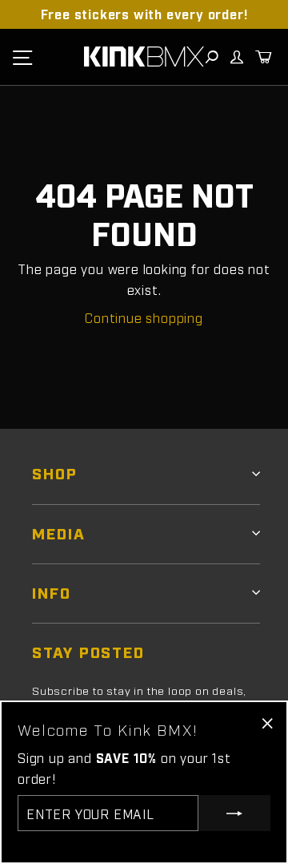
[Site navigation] (22, 57)
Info (51, 592)
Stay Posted (88, 651)
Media (59, 532)
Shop (55, 472)
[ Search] (211, 57)
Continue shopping (144, 317)
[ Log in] (236, 57)
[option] (144, 14)
